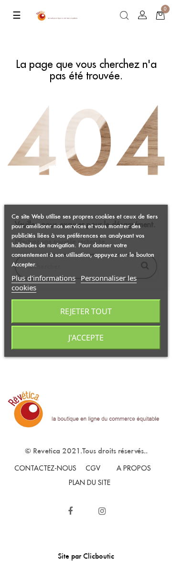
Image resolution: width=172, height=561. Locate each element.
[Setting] (142, 15)
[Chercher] (124, 16)
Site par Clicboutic (86, 556)
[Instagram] (102, 511)
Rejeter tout (86, 311)
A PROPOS (134, 468)
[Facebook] (70, 511)
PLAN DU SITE (89, 482)
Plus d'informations (43, 278)
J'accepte (86, 337)
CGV (93, 468)
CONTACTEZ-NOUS (45, 468)
